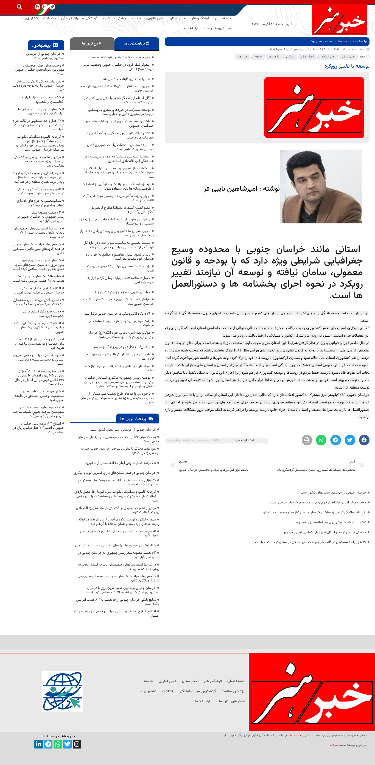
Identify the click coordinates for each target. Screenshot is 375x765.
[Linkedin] (38, 744)
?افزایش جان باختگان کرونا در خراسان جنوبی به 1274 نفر (119, 357)
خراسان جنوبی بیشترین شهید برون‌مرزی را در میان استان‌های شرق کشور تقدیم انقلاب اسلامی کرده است (122, 590)
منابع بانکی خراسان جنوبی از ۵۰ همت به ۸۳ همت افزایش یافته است (117, 602)
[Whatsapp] (58, 744)
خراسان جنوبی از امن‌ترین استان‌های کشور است (333, 492)
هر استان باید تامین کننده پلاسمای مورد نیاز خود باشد (119, 368)
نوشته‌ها (343, 41)
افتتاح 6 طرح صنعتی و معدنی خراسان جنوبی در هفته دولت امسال (116, 614)
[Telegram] (48, 744)
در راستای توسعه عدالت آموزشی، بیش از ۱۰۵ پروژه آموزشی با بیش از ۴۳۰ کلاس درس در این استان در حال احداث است (39, 377)
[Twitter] (67, 744)
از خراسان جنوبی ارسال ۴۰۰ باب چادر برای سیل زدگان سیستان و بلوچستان (116, 222)
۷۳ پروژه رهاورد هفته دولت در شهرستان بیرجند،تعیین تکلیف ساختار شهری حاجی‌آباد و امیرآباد (38, 412)
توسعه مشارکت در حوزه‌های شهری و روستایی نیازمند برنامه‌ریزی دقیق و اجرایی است (121, 112)
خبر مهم (243, 56)
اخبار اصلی (307, 56)
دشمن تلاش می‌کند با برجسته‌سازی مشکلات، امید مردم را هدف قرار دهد (38, 302)
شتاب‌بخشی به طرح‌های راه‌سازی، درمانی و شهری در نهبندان (115, 545)
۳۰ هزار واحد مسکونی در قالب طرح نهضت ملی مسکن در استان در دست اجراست (310, 542)
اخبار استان (348, 56)
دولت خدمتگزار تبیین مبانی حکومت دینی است (43, 314)
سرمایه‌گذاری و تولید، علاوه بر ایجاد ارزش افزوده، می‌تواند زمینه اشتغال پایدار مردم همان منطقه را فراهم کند (118, 522)
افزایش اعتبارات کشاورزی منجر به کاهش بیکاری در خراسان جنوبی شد (117, 302)
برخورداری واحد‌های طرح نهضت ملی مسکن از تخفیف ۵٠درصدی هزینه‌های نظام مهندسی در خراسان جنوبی (117, 398)
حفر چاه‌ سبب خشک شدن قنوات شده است (119, 57)
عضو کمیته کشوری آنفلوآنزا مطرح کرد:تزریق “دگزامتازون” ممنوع (122, 210)
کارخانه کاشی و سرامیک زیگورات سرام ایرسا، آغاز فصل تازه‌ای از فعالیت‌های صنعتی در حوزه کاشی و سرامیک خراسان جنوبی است (116, 496)
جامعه (258, 56)
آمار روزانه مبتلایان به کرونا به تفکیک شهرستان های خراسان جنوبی (117, 89)
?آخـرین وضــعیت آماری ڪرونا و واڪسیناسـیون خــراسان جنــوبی (119, 124)
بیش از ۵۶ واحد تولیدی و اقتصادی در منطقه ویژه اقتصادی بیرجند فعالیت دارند (117, 510)
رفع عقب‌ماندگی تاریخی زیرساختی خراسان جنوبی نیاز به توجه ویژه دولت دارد (314, 512)
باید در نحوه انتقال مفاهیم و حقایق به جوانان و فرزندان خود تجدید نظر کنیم (120, 257)
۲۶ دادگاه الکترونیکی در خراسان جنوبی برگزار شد (117, 314)
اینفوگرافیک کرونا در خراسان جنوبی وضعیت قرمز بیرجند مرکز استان (118, 67)
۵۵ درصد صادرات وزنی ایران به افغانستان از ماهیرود (330, 522)
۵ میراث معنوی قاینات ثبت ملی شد (126, 79)
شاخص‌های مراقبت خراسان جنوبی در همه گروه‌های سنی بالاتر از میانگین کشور (118, 579)
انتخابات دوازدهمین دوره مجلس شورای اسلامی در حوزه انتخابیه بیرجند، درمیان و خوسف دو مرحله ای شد (118, 173)
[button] (19, 6)
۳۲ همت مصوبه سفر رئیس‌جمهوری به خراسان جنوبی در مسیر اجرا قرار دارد (118, 555)
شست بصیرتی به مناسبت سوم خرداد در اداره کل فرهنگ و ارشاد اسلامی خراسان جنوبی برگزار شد (119, 245)
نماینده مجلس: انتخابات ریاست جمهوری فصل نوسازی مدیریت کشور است (120, 147)
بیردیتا (333, 744)
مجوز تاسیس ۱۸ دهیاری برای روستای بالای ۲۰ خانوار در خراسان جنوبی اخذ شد (117, 233)
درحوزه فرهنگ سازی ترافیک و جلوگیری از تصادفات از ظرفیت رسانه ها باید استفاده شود (118, 187)
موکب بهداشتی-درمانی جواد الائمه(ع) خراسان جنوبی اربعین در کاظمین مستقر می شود (121, 335)
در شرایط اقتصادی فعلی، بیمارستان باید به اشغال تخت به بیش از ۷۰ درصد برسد (118, 567)
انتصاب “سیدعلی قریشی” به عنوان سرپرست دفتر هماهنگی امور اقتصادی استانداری (118, 159)
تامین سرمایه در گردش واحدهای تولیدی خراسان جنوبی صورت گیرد (119, 534)
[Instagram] (45, 7)
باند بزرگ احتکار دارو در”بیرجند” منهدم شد (121, 347)
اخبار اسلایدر (327, 56)
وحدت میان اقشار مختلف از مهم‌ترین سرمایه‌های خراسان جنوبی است (318, 502)
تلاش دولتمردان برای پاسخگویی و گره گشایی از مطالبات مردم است (120, 135)
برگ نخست (360, 41)
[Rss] (38, 7)
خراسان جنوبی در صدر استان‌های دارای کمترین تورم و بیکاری (325, 532)
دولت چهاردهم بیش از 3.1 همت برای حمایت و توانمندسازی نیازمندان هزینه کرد (39, 344)
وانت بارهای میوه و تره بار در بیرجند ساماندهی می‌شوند (121, 323)
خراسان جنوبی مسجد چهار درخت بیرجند (122, 292)
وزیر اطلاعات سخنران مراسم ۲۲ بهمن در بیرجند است (120, 268)
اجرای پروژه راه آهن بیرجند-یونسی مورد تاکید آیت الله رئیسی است (118, 198)
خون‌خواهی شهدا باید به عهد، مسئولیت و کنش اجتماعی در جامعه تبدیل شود (39, 396)
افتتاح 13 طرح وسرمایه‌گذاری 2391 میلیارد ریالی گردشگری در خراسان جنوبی (39, 328)
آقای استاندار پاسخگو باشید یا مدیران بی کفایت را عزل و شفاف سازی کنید (119, 100)
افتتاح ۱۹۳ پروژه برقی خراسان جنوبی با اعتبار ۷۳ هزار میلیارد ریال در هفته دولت (38, 428)
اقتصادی (274, 56)
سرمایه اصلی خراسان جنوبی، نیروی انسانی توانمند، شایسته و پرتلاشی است (38, 360)
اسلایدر (290, 56)
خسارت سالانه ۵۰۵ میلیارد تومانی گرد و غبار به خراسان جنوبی (120, 280)
